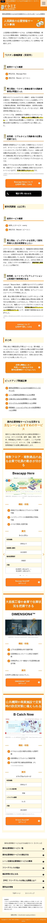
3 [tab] (27, 575)
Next (43, 554)
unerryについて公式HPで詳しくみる (23, 325)
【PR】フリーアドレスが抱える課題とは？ (19, 880)
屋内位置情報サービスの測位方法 (15, 855)
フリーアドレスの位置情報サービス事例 (22, 403)
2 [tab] (23, 575)
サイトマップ (29, 893)
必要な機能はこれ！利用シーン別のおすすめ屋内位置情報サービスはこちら (23, 367)
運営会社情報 (7, 887)
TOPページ (16, 893)
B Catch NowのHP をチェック (22, 821)
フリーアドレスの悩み (11, 868)
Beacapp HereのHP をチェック (22, 582)
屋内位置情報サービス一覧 (12, 848)
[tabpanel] (23, 554)
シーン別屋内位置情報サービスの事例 (22, 395)
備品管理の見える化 (10, 874)
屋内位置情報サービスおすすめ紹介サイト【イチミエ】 (25, 919)
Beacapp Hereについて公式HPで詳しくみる (23, 183)
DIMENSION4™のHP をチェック (22, 682)
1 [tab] (20, 575)
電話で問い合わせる (23, 193)
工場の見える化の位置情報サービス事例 (22, 399)
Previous (4, 554)
